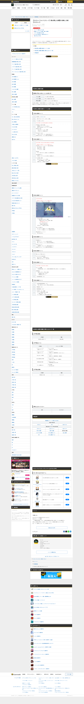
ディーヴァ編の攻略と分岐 (16, 69)
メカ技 (13, 362)
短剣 (12, 397)
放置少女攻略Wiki (58, 690)
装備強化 (13, 284)
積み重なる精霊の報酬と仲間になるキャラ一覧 (44, 50)
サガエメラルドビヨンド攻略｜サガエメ (39, 558)
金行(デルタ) (65, 424)
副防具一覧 (14, 434)
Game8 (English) (58, 674)
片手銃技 (13, 354)
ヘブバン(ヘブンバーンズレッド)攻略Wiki (45, 690)
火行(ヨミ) (39, 424)
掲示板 (25, 22)
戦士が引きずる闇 (15, 173)
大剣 (12, 404)
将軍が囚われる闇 (15, 178)
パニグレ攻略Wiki (25, 692)
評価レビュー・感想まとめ (16, 269)
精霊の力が (14, 137)
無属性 (13, 344)
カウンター (14, 249)
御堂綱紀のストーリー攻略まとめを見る (51, 420)
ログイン (70, 1)
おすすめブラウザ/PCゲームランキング (21, 504)
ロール (13, 241)
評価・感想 (70, 7)
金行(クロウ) (65, 428)
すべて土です (14, 129)
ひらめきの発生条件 (37, 34)
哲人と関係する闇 (15, 165)
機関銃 (13, 414)
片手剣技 (13, 349)
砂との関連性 (14, 121)
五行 (12, 261)
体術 (12, 359)
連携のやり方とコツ (15, 190)
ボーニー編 (43, 7)
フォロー (13, 254)
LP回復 (13, 213)
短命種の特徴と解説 (15, 312)
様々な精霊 (14, 91)
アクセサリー (14, 450)
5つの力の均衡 (14, 126)
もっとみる (27, 31)
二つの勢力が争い (15, 131)
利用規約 (23, 674)
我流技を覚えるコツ (45, 34)
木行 (39, 434)
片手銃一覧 (14, 384)
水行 (52, 424)
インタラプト (14, 246)
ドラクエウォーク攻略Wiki (26, 684)
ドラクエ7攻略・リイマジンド (27, 680)
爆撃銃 (13, 422)
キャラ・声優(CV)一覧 (16, 292)
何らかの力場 (14, 134)
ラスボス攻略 (14, 160)
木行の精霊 (14, 86)
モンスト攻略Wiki (58, 683)
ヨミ (12, 111)
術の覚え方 (14, 259)
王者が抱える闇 (14, 175)
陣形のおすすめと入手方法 (19, 28)
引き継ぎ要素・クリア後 (16, 287)
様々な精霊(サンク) (52, 432)
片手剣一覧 (14, 379)
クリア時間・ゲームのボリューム (18, 289)
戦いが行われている (15, 119)
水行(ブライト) (51, 428)
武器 (61, 7)
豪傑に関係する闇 (15, 168)
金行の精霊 (14, 84)
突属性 (13, 334)
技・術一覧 (14, 322)
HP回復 (13, 210)
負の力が (13, 139)
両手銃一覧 (14, 387)
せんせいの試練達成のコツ (16, 271)
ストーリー (36, 561)
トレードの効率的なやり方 (16, 279)
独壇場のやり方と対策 (16, 195)
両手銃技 (13, 357)
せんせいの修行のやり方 (16, 274)
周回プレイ (14, 264)
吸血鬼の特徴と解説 (15, 307)
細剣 (12, 394)
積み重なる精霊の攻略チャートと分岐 (42, 48)
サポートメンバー (15, 234)
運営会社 (51, 674)
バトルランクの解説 (15, 281)
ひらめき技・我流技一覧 (16, 324)
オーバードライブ (15, 193)
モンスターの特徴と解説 (16, 302)
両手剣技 (13, 352)
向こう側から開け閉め (16, 116)
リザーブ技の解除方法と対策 (39, 32)
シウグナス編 (30, 7)
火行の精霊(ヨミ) (15, 76)
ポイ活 (53, 1)
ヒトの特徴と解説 (15, 294)
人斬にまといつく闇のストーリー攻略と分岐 (22, 25)
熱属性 (13, 337)
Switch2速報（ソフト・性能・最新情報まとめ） (63, 677)
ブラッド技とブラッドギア (16, 256)
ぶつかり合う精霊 (39, 432)
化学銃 (13, 424)
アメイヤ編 (24, 7)
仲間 (48, 7)
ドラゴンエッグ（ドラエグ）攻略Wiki (28, 690)
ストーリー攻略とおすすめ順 (39, 29)
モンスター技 (14, 244)
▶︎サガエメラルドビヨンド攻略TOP (18, 53)
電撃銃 (13, 419)
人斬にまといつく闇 (15, 170)
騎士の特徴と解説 (15, 309)
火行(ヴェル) (39, 428)
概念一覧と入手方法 (37, 35)
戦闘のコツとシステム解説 (38, 31)
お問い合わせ (46, 674)
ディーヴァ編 (36, 7)
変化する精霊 (39, 430)
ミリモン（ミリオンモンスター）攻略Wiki (62, 692)
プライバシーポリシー (30, 674)
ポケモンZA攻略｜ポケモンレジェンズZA (29, 677)
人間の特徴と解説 (15, 304)
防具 (65, 7)
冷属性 (13, 339)
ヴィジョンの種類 (15, 276)
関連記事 (36, 52)
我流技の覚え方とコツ (16, 203)
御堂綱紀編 (36, 564)
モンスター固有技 (15, 372)
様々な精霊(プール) (52, 434)
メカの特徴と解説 (15, 299)
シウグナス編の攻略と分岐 (16, 66)
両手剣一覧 (14, 382)
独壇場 (47, 31)
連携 (44, 31)
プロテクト (14, 251)
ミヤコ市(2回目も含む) (16, 106)
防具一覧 (13, 429)
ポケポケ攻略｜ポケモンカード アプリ (61, 680)
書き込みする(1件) (52, 527)
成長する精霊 (52, 430)
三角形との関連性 (15, 124)
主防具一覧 (14, 432)
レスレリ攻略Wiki (58, 686)
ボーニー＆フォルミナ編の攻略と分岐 (18, 71)
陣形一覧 (13, 205)
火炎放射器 (14, 417)
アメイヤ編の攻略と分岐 (16, 64)
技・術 (57, 7)
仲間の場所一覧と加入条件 (16, 454)
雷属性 (13, 342)
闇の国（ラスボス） (15, 180)
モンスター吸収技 (15, 369)
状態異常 (13, 231)
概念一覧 (13, 317)
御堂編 (18, 7)
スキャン (42, 116)
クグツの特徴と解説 (15, 297)
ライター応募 (69, 674)
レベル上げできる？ (15, 236)
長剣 (12, 392)
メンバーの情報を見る (52, 552)
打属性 (13, 332)
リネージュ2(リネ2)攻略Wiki (43, 692)
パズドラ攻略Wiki (41, 683)
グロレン (13, 109)
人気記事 (16, 22)
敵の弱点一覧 (14, 239)
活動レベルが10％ (15, 158)
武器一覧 (13, 377)
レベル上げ (52, 7)
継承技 (13, 367)
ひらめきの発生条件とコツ (16, 200)
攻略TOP (13, 7)
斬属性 (13, 329)
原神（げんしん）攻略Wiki (26, 686)
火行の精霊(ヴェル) (15, 79)
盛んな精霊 (65, 432)
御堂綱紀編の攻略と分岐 (16, 61)
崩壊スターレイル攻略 (26, 683)
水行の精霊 (14, 81)
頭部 (12, 439)
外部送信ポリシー (39, 674)
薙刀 (12, 409)
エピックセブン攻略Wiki (42, 686)
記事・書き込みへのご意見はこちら (52, 556)
